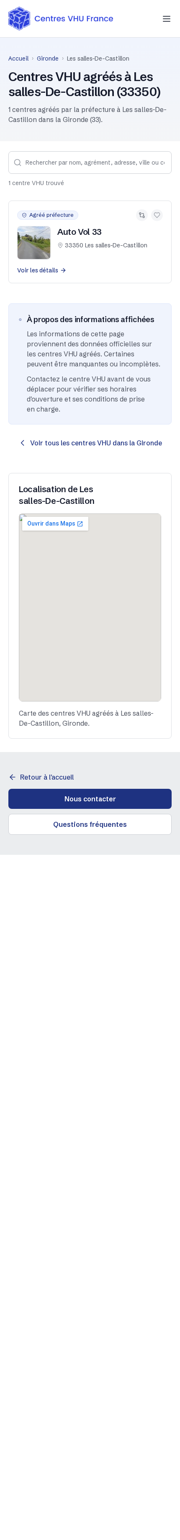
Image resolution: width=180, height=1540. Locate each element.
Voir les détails (37, 270)
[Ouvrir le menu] (167, 19)
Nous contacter (90, 799)
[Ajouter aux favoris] (157, 215)
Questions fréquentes (90, 824)
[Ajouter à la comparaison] (142, 215)
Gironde (48, 58)
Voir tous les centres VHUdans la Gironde (96, 443)
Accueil (18, 58)
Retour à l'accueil (47, 777)
